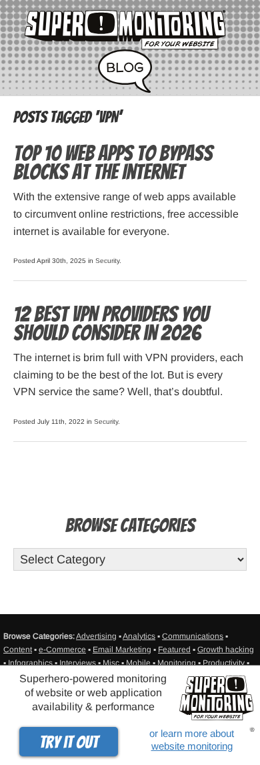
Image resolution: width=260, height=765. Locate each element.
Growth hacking (225, 649)
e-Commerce (62, 649)
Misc (111, 663)
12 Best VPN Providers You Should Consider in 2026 (111, 323)
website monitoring (192, 746)
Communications (192, 636)
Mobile (138, 663)
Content (17, 649)
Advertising (96, 636)
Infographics (30, 663)
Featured (174, 649)
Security (107, 260)
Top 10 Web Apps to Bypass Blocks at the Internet (113, 163)
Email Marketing (122, 649)
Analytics (139, 636)
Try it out (68, 742)
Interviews (77, 663)
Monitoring (176, 663)
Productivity (224, 663)
